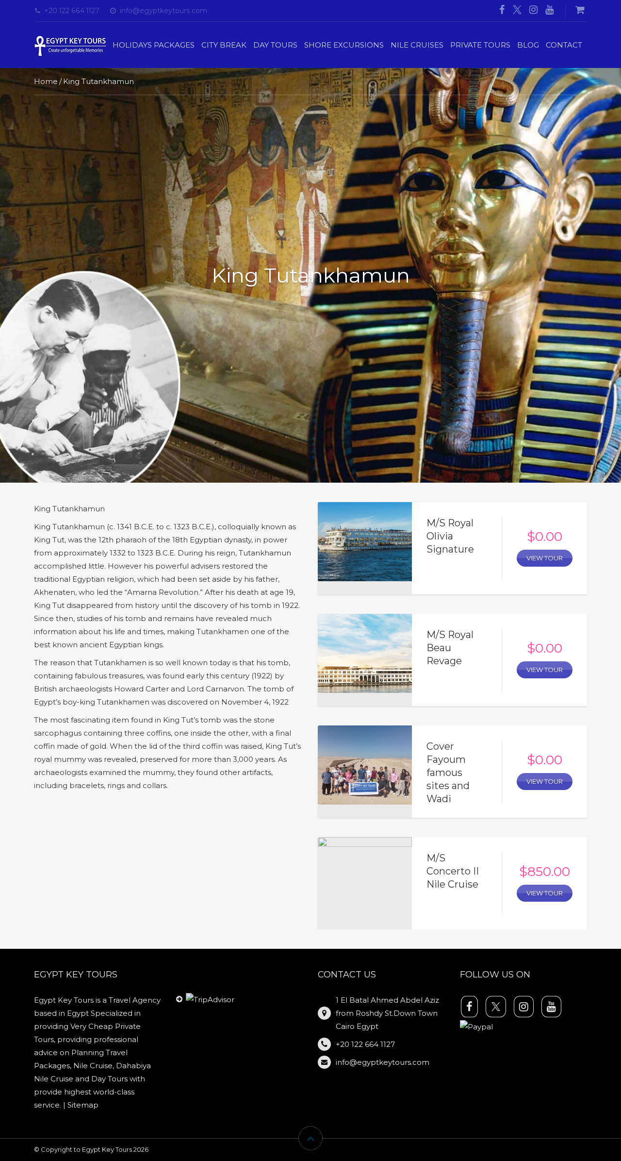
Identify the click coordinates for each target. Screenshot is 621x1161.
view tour (544, 558)
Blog (528, 45)
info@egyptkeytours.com (163, 10)
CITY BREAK (223, 45)
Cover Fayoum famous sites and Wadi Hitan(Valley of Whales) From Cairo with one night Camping (455, 811)
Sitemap (82, 1105)
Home (46, 81)
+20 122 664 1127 (71, 10)
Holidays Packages (154, 45)
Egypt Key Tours (107, 1149)
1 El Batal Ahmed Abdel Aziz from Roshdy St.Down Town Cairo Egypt (387, 1013)
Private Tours (480, 45)
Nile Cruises (417, 45)
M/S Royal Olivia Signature (450, 536)
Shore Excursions (344, 45)
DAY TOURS (275, 45)
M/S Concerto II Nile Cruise (452, 871)
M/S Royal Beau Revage (450, 648)
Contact (564, 45)
